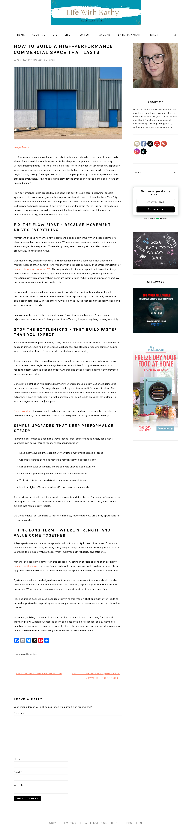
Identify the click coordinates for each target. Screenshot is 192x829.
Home (29, 654)
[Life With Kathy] (96, 26)
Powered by (148, 218)
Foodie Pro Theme (129, 822)
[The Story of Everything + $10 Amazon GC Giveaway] (155, 332)
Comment (20, 713)
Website (19, 784)
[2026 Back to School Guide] (155, 268)
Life (35, 654)
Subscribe (156, 209)
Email (18, 772)
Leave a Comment (46, 60)
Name (18, 759)
